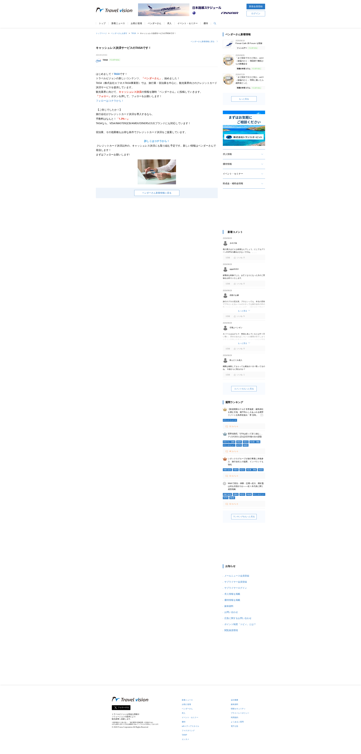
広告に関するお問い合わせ (237, 618)
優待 (205, 23)
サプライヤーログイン (235, 588)
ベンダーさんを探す (119, 33)
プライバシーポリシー (240, 713)
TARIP (184, 735)
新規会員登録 (256, 6)
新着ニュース (118, 23)
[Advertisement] (244, 211)
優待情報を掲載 (232, 600)
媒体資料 (228, 606)
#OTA (239, 445)
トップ (102, 23)
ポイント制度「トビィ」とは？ (240, 624)
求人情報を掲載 (232, 594)
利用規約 (234, 717)
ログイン (255, 13)
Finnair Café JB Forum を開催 (248, 43)
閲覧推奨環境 (231, 630)
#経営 (245, 445)
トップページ (101, 33)
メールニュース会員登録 (236, 576)
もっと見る (244, 99)
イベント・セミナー (187, 23)
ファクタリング (188, 730)
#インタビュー (229, 445)
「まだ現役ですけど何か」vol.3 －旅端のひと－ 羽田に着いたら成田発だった (249, 80)
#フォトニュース (230, 420)
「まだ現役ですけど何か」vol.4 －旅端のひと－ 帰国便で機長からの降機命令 (249, 61)
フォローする (123, 708)
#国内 (239, 442)
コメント (234, 426)
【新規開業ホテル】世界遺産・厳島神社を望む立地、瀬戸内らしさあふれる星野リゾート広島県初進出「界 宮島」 (245, 412)
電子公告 (234, 726)
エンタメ (185, 739)
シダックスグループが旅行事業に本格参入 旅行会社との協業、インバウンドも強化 (245, 461)
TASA (133, 33)
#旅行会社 (227, 470)
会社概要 (234, 700)
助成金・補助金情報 (233, 183)
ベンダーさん (154, 23)
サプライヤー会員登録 (235, 582)
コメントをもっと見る (244, 389)
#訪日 (246, 442)
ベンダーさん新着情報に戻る (202, 41)
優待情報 (227, 164)
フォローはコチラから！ (110, 100)
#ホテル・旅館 (229, 442)
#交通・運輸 (255, 442)
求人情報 (227, 154)
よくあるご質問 (237, 722)
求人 (169, 23)
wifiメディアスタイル (190, 726)
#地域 (249, 494)
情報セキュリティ (238, 709)
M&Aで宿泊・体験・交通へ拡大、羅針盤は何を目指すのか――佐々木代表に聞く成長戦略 (246, 486)
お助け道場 (136, 23)
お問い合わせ (231, 612)
